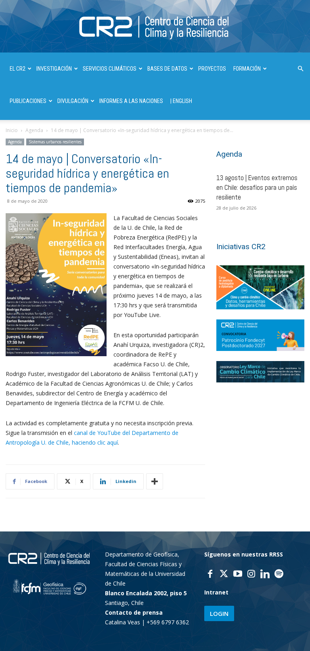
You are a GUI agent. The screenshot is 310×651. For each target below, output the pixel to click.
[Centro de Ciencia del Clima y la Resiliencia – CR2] (155, 26)
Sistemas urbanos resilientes (55, 142)
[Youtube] (238, 574)
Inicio (12, 130)
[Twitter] (224, 574)
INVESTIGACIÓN (54, 68)
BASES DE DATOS (167, 68)
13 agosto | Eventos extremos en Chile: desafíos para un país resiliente (256, 187)
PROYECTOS (212, 68)
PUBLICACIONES (28, 101)
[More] (154, 481)
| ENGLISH (181, 101)
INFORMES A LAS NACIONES (131, 101)
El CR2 (17, 68)
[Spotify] (279, 574)
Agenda (34, 130)
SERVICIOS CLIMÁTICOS (109, 68)
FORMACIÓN (247, 68)
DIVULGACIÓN (72, 101)
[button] (300, 69)
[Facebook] (210, 574)
